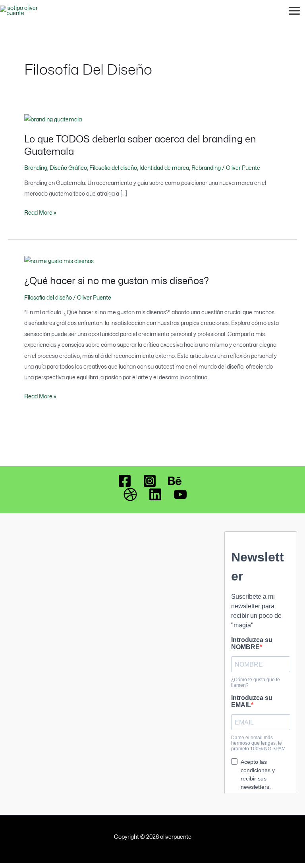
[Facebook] (124, 481)
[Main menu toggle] (294, 10)
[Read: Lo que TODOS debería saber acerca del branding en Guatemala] (53, 119)
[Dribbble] (130, 494)
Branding (35, 168)
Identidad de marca (164, 168)
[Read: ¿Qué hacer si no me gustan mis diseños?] (59, 261)
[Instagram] (149, 481)
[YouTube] (180, 494)
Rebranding (206, 168)
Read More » (40, 213)
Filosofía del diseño (113, 168)
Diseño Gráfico (68, 168)
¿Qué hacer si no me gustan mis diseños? (116, 280)
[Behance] (174, 481)
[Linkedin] (155, 494)
